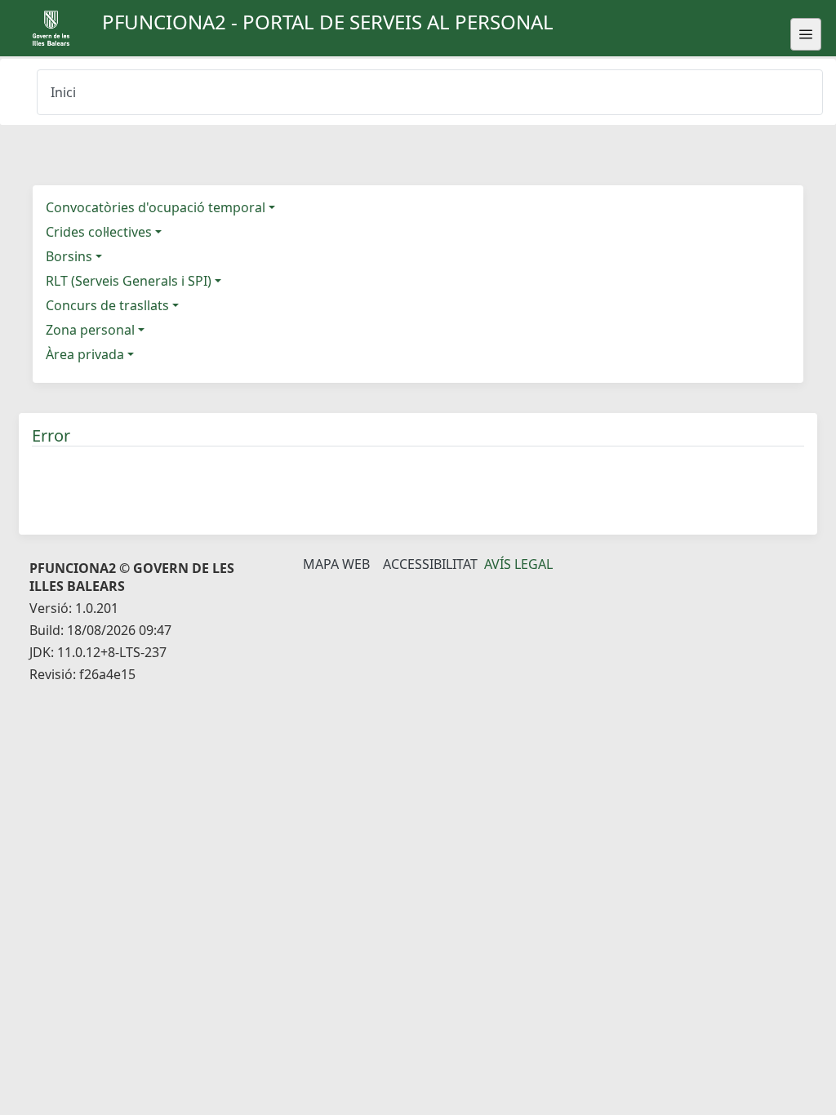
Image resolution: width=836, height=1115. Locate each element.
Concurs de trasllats (107, 305)
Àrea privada (85, 354)
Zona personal (90, 330)
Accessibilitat (430, 564)
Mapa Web (336, 564)
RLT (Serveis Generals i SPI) (128, 281)
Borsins (69, 256)
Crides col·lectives (99, 232)
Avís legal (518, 564)
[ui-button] (805, 34)
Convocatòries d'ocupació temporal (155, 207)
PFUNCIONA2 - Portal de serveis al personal (328, 21)
